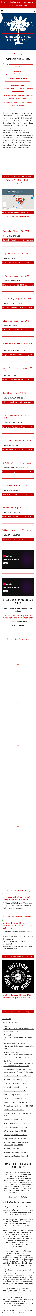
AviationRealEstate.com (10, 1022)
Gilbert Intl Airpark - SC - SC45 (15, 1098)
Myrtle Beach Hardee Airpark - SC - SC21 (18, 1106)
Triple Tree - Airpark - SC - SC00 (15, 1127)
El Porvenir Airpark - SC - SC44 (15, 1091)
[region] (18, 4)
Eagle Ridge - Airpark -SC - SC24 (15, 1087)
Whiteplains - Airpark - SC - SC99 (16, 1131)
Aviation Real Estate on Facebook (16, 1156)
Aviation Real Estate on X (13, 1148)
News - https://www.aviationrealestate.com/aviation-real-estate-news (18, 1028)
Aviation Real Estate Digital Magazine (17, 1076)
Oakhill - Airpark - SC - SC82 (14, 1110)
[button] (2, 10)
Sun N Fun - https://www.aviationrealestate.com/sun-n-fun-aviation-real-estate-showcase (18, 1063)
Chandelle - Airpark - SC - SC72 (15, 1083)
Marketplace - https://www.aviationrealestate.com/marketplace (18, 1037)
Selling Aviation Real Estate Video (14, 1138)
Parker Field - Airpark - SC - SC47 (15, 1120)
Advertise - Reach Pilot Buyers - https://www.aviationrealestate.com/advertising (18, 1046)
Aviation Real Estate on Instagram (16, 1152)
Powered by (6, 1019)
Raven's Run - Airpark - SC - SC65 (15, 1123)
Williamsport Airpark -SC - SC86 (15, 1135)
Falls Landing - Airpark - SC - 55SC (16, 1095)
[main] (18, 31)
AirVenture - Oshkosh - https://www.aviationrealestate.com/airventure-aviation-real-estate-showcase (18, 1054)
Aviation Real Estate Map (13, 1079)
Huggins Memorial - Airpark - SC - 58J (17, 1102)
